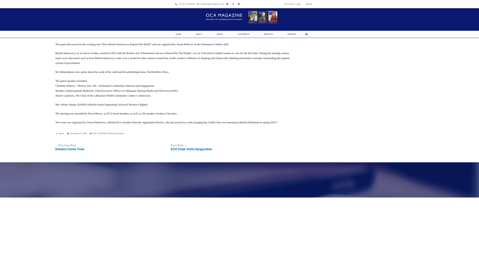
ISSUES (220, 34)
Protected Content (115, 133)
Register (309, 4)
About (199, 34)
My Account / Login (292, 4)
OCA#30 (102, 133)
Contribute (243, 34)
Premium (292, 34)
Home (178, 34)
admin (61, 133)
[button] (306, 34)
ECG (95, 133)
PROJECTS (268, 34)
